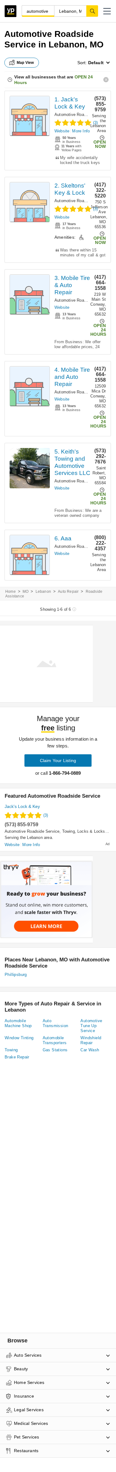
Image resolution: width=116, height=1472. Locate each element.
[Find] (92, 10)
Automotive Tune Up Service (91, 1025)
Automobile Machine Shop (18, 1023)
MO (25, 591)
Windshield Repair (90, 1040)
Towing (68, 831)
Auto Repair (68, 591)
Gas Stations (55, 1050)
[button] (107, 11)
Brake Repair (17, 1057)
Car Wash (89, 1050)
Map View (25, 62)
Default (96, 62)
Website (61, 131)
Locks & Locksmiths (96, 831)
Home (10, 591)
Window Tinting (19, 1037)
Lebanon (43, 591)
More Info (81, 131)
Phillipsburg (16, 974)
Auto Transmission (55, 1023)
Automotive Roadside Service (81, 114)
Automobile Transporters (55, 1040)
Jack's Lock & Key (22, 806)
